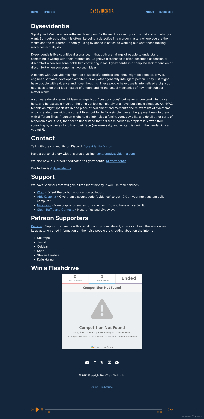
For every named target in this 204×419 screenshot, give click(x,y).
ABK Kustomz (46, 196)
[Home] (102, 11)
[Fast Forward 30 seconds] (42, 409)
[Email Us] (109, 362)
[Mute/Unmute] (171, 409)
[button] (103, 409)
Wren (40, 192)
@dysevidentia (60, 168)
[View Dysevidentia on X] (102, 362)
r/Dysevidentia (116, 161)
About (149, 11)
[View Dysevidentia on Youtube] (87, 362)
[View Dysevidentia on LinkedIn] (94, 362)
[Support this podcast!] (117, 362)
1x (166, 409)
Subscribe (166, 11)
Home (35, 11)
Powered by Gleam (103, 347)
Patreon (36, 226)
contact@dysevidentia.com (115, 153)
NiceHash (44, 205)
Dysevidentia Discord (98, 146)
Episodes (49, 11)
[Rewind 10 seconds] (32, 409)
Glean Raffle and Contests (55, 209)
